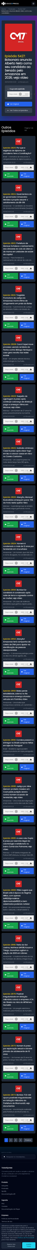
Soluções (5, 1186)
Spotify (4, 1191)
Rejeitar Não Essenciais (11, 1245)
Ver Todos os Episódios (19, 110)
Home (4, 9)
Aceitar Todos (28, 1245)
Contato (4, 1206)
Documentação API (8, 1194)
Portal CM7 (21, 9)
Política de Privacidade (26, 1238)
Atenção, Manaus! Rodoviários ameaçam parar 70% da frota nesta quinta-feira (18, 500)
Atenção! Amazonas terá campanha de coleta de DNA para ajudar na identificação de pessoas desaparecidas (16, 644)
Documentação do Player (11, 1209)
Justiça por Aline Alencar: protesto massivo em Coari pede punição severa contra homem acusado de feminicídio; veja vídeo (17, 792)
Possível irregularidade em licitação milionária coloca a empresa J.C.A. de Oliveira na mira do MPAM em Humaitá (18, 999)
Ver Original (14, 104)
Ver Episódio (10, 175)
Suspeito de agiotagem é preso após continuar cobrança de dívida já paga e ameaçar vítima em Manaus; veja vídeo (17, 402)
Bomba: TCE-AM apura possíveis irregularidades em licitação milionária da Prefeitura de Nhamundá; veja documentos (17, 1100)
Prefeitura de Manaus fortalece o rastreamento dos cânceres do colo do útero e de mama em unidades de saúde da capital (18, 249)
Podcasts (12, 9)
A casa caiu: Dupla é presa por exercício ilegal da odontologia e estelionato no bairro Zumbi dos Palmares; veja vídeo (18, 844)
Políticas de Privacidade (10, 1219)
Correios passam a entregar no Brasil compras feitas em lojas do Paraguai (18, 743)
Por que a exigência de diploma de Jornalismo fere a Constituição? (17, 151)
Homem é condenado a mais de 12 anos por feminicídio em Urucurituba (18, 546)
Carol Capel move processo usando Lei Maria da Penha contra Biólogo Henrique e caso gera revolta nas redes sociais (18, 350)
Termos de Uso (7, 1221)
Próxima (28, 1140)
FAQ (3, 1204)
